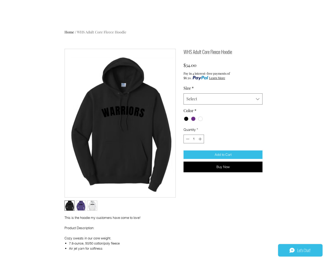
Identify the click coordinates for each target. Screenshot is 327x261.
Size (189, 88)
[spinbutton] (194, 139)
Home (69, 32)
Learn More (217, 78)
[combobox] (223, 99)
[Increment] (201, 139)
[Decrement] (187, 139)
